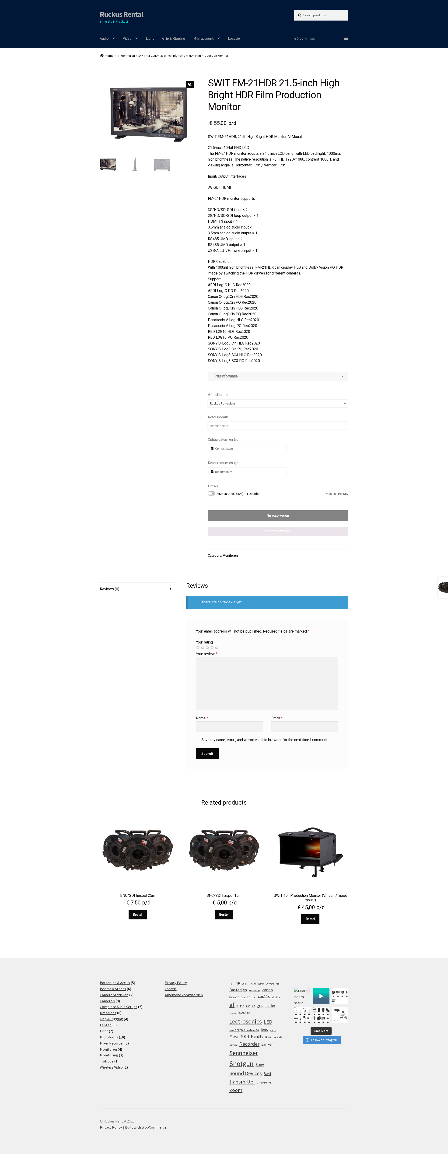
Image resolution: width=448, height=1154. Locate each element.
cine (254, 997)
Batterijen (238, 989)
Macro (273, 1030)
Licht (150, 38)
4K (238, 983)
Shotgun (241, 1063)
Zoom (235, 1090)
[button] (190, 84)
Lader (270, 1005)
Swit (267, 1073)
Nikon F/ (277, 1036)
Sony (260, 1064)
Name (202, 718)
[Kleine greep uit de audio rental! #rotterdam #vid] (302, 1015)
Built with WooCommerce (145, 1127)
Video (127, 38)
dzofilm (276, 997)
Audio (104, 38)
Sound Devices (245, 1073)
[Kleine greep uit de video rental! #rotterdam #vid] (321, 1015)
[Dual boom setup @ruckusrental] (302, 996)
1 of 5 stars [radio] (198, 647)
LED (268, 1021)
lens (264, 1029)
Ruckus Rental (121, 14)
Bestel (137, 914)
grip (260, 1005)
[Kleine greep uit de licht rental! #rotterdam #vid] (340, 996)
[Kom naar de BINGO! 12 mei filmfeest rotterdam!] (321, 996)
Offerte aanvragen (278, 531)
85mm (261, 983)
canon (267, 989)
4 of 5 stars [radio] (212, 647)
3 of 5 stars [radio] (207, 647)
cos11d (264, 996)
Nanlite (257, 1036)
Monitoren (128, 55)
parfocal (233, 1044)
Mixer (234, 1036)
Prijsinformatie (225, 376)
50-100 (252, 983)
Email (277, 718)
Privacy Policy (176, 982)
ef (231, 1005)
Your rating (204, 642)
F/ (237, 1006)
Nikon (268, 1036)
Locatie (234, 38)
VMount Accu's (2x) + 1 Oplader (282, 494)
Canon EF (234, 997)
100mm (270, 983)
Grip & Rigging (173, 38)
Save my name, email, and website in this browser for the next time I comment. (264, 740)
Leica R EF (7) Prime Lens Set (244, 1030)
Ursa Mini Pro (264, 1082)
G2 (253, 1006)
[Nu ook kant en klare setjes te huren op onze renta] (340, 1015)
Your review (206, 654)
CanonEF (245, 997)
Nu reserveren (278, 515)
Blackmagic (254, 990)
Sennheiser (243, 1053)
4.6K (231, 983)
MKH (245, 1036)
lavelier (244, 1013)
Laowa (232, 1013)
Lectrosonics (245, 1021)
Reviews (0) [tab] (109, 589)
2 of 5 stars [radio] (202, 647)
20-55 (245, 983)
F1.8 (242, 1006)
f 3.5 (248, 1006)
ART (278, 983)
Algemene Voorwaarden (184, 994)
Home (109, 55)
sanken (267, 1044)
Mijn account (203, 38)
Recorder (249, 1044)
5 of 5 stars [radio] (216, 647)
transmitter (242, 1081)
